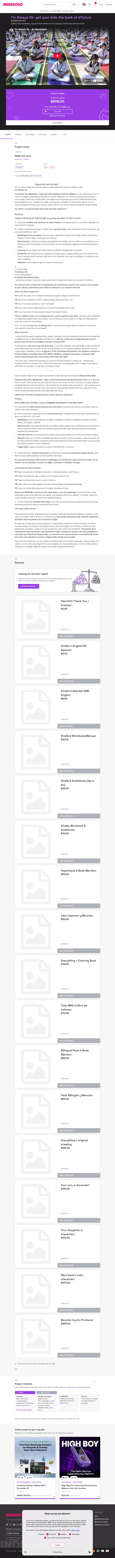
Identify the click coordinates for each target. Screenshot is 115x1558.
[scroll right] (98, 1431)
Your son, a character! (75, 1185)
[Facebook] (7, 1525)
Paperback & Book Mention (78, 870)
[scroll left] (94, 1381)
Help (69, 1387)
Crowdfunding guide (82, 1387)
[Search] (44, 4)
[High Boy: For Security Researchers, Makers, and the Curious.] (80, 1457)
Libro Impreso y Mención (77, 915)
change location (68, 11)
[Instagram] (17, 1525)
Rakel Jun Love (19, 21)
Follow (57, 111)
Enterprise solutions (102, 1525)
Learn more (25, 1405)
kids (46, 167)
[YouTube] (14, 1525)
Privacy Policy (11, 1551)
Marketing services (102, 1519)
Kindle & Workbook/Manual (78, 736)
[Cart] (89, 4)
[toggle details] (55, 1498)
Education (19, 167)
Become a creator (101, 1522)
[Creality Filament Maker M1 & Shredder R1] (35, 1457)
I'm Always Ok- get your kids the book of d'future (51, 17)
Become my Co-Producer (77, 1320)
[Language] (84, 4)
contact (26, 159)
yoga (52, 167)
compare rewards (28, 586)
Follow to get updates (24, 1410)
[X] (10, 1525)
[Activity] (94, 4)
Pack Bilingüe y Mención (77, 1095)
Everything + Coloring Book (78, 960)
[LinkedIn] (21, 1525)
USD (74, 4)
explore (70, 1433)
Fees (96, 1516)
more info (18, 159)
